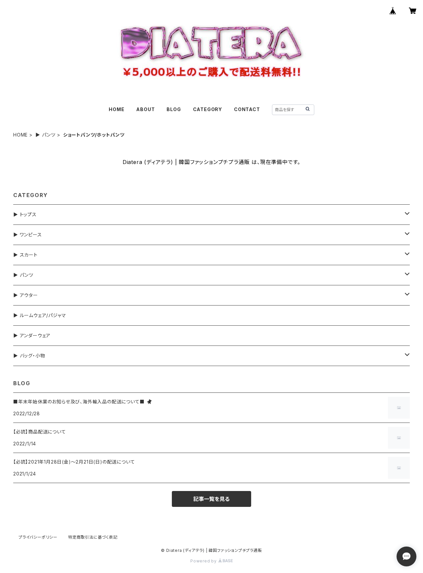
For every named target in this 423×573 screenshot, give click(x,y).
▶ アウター (25, 295)
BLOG (174, 109)
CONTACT (247, 109)
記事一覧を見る (211, 499)
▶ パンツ (45, 135)
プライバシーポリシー (38, 537)
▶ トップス (25, 214)
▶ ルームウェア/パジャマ (39, 315)
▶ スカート (25, 255)
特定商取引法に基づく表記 (93, 537)
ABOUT (145, 109)
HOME (116, 109)
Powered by (204, 560)
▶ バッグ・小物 (29, 355)
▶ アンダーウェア (32, 335)
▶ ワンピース (27, 234)
